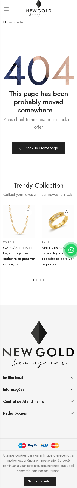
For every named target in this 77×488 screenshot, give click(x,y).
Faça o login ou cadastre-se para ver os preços (19, 259)
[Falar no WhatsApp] (71, 250)
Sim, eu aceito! (39, 481)
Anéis (45, 242)
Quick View (28, 212)
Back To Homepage (41, 148)
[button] (33, 280)
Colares (8, 242)
